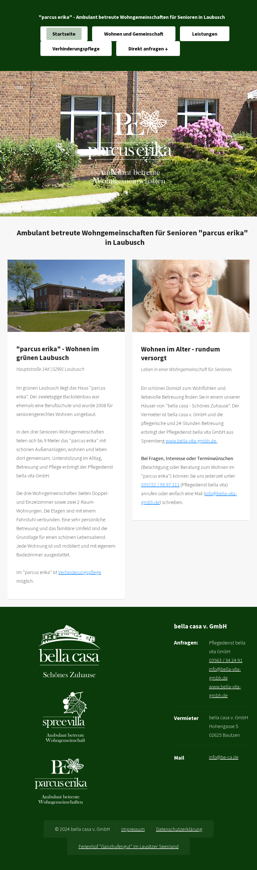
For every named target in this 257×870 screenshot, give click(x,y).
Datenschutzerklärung (179, 829)
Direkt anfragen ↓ (148, 48)
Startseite (64, 34)
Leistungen (204, 34)
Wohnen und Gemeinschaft (133, 34)
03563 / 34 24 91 (225, 660)
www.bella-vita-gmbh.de (191, 441)
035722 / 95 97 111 (160, 484)
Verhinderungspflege (76, 48)
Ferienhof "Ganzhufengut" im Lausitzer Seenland (129, 846)
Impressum (133, 829)
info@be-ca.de (223, 757)
